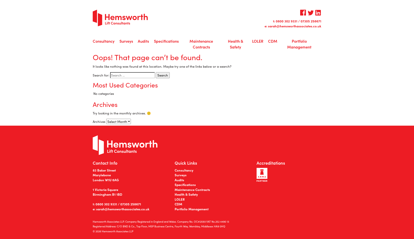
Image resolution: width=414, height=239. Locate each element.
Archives (99, 121)
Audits (143, 41)
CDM (272, 41)
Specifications (166, 41)
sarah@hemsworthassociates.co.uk (294, 26)
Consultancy (103, 41)
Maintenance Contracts (201, 44)
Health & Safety (235, 44)
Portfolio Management (299, 44)
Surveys (126, 41)
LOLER (257, 41)
